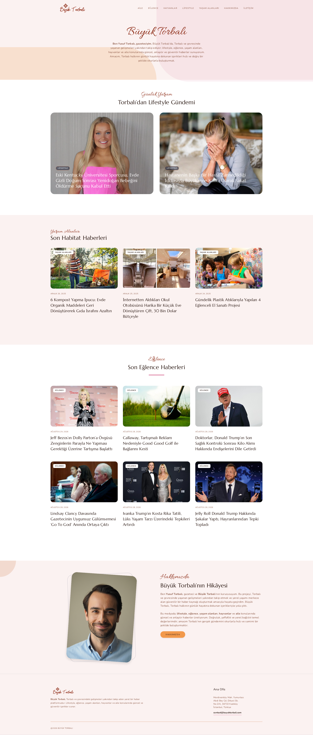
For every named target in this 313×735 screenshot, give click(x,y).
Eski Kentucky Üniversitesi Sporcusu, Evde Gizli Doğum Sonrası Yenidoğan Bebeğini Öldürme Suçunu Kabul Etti (97, 180)
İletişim (248, 8)
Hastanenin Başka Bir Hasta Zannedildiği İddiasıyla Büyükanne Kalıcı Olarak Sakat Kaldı (205, 180)
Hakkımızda (231, 8)
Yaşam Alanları (209, 8)
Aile (140, 8)
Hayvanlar (170, 8)
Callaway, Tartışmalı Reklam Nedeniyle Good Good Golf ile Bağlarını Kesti (150, 443)
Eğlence (153, 8)
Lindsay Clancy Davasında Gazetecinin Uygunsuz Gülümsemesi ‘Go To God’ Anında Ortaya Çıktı (83, 519)
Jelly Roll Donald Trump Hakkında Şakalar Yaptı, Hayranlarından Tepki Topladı (227, 519)
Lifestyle (188, 8)
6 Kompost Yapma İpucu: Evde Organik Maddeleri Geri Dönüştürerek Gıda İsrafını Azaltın (81, 305)
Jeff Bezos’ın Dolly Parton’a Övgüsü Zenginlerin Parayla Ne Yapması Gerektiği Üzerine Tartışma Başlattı (81, 443)
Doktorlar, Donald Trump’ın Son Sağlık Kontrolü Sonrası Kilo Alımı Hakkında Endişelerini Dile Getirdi (225, 443)
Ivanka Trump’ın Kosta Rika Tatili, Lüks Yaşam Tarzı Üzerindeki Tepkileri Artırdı (156, 519)
